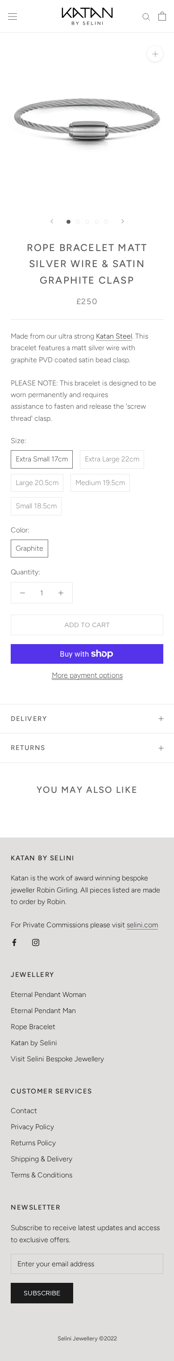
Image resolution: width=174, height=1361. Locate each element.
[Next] (122, 221)
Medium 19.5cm (100, 482)
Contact (24, 1110)
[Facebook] (14, 942)
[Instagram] (35, 942)
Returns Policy (33, 1143)
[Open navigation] (12, 16)
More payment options (87, 675)
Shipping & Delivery (41, 1159)
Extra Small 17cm (42, 459)
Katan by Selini (34, 1043)
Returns (28, 748)
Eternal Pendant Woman (48, 994)
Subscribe (42, 1293)
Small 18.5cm (36, 506)
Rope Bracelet (33, 1026)
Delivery (29, 719)
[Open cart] (162, 16)
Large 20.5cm (37, 482)
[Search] (146, 17)
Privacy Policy (32, 1126)
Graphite (29, 548)
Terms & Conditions (41, 1175)
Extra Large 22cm (112, 459)
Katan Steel (114, 336)
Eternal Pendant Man (43, 1010)
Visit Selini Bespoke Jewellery (57, 1059)
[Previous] (51, 221)
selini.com (142, 925)
